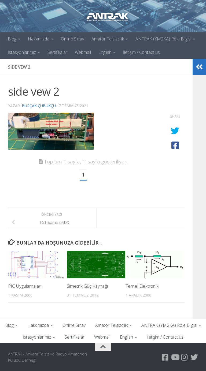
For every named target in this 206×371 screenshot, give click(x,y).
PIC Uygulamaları (24, 286)
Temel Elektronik (142, 286)
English (105, 52)
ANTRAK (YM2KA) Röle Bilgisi (163, 39)
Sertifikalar (57, 52)
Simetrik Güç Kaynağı (87, 286)
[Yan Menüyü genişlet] (199, 67)
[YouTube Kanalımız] (175, 357)
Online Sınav (72, 39)
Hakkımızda (38, 39)
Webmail (83, 52)
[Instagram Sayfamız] (184, 357)
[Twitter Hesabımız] (194, 357)
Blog (12, 39)
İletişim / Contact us (141, 52)
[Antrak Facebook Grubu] (165, 357)
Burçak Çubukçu (39, 105)
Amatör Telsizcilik (107, 39)
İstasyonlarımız (22, 52)
